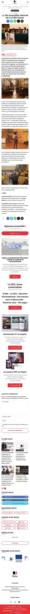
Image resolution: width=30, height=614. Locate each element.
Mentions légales (11, 606)
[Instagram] (15, 602)
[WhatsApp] (15, 21)
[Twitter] (11, 21)
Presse (18, 608)
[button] (28, 2)
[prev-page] (2, 488)
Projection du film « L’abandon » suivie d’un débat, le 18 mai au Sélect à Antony (22, 478)
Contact (23, 608)
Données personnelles (9, 608)
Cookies (19, 606)
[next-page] (5, 488)
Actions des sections (7, 6)
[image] (15, 246)
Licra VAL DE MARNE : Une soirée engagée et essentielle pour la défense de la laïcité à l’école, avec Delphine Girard (8, 480)
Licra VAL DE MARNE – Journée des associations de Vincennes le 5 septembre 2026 (22, 456)
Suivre (25, 500)
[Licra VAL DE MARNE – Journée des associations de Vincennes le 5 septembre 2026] (22, 446)
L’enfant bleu (6, 76)
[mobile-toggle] (2, 2)
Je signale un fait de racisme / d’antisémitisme (15, 610)
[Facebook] (7, 21)
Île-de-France (16, 6)
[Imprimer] (22, 21)
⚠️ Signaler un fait (8, 610)
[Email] (18, 21)
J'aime (26, 496)
